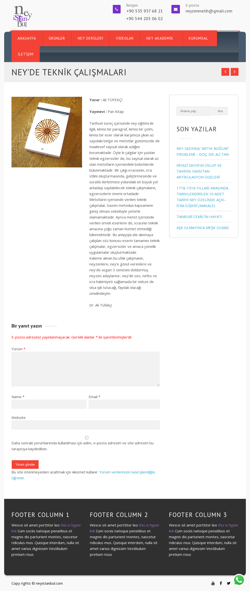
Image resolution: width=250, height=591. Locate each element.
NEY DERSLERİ (90, 38)
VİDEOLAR (125, 38)
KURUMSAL (198, 38)
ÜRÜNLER (57, 38)
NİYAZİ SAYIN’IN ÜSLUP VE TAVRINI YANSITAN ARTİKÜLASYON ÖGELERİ (199, 171)
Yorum (18, 348)
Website (18, 417)
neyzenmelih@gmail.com (209, 11)
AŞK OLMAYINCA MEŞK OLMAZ (203, 227)
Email (93, 396)
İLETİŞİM (25, 54)
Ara (220, 111)
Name (16, 396)
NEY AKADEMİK (159, 38)
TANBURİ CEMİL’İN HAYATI (199, 216)
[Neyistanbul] (22, 16)
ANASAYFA (27, 38)
